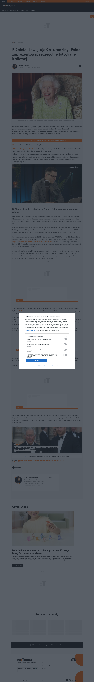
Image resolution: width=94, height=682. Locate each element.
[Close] (72, 316)
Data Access (47, 365)
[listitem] (47, 336)
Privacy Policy (55, 365)
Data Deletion (39, 365)
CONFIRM (36, 360)
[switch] (65, 339)
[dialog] (47, 341)
